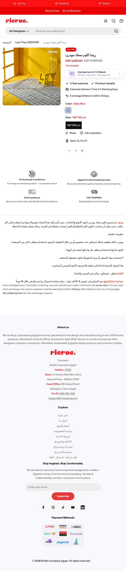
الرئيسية (7, 42)
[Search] (116, 31)
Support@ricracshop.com (63, 398)
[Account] (106, 21)
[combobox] (63, 31)
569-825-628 (67, 393)
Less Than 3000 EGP (27, 42)
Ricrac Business (72, 10)
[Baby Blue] (68, 110)
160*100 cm (73, 125)
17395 (67, 369)
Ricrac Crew (52, 10)
